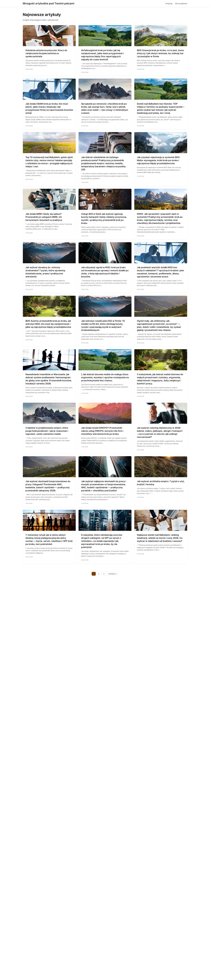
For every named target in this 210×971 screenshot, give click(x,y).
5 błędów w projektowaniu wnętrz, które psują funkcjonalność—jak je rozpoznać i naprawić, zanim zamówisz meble (46, 431)
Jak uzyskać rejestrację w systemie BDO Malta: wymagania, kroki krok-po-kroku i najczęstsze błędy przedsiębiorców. (158, 160)
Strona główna (181, 3)
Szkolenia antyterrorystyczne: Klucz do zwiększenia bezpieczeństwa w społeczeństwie (46, 53)
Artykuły (168, 3)
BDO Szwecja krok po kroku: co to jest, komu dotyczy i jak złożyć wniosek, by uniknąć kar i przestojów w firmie (160, 53)
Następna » (113, 574)
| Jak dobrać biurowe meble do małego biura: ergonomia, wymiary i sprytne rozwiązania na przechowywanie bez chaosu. (105, 377)
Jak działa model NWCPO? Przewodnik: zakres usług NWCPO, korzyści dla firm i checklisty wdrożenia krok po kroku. (102, 431)
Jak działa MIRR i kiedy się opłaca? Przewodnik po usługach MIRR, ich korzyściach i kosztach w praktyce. (44, 217)
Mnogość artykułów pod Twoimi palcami (48, 3)
